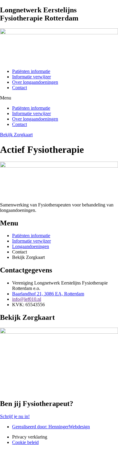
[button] (59, 98)
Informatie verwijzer (31, 76)
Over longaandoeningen (35, 82)
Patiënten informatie (31, 71)
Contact (19, 87)
